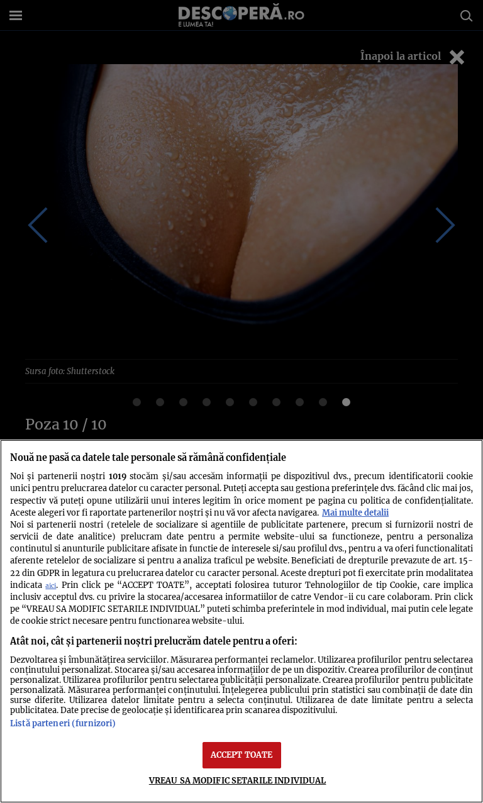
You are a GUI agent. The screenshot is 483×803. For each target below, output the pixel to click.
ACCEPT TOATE (242, 755)
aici (50, 586)
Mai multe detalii (355, 512)
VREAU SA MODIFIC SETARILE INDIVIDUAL (237, 780)
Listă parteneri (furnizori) (63, 723)
